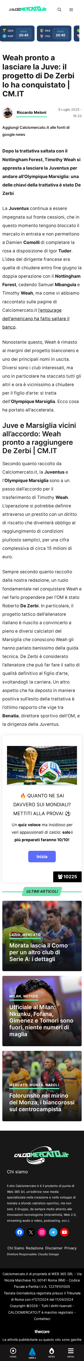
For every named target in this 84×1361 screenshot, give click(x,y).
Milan (15, 996)
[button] (59, 10)
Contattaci (42, 1319)
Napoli (52, 1085)
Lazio (14, 935)
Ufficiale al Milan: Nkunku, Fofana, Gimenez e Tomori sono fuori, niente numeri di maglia (41, 1021)
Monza (36, 1085)
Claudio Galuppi (48, 1254)
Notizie (30, 996)
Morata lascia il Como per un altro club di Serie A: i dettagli (38, 952)
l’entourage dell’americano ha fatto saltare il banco (36, 319)
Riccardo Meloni (31, 112)
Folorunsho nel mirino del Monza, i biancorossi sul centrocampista (41, 1102)
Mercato (31, 935)
